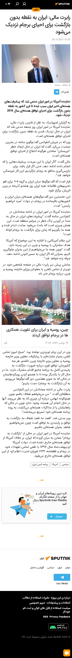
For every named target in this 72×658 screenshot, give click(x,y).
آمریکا (55, 465)
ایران (60, 568)
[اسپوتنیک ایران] (63, 5)
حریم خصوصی (37, 602)
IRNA (65, 85)
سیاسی (65, 465)
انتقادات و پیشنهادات (58, 603)
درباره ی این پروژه (60, 597)
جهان (67, 568)
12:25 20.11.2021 (61, 39)
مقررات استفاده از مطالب (35, 597)
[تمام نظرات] (66, 652)
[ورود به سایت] (24, 3)
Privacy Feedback (59, 617)
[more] (5, 342)
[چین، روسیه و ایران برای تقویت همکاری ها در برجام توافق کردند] (36, 302)
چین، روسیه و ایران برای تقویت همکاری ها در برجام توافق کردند (37, 332)
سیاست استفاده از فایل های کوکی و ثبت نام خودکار (46, 610)
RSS (45, 616)
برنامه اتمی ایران (40, 465)
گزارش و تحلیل (37, 568)
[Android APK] (58, 627)
